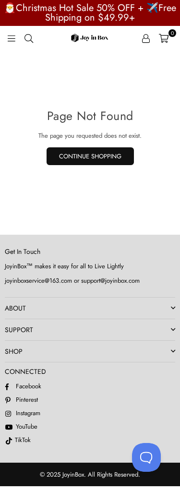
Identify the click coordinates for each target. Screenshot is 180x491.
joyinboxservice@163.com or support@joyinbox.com (72, 280)
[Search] (28, 38)
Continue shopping (90, 156)
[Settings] (146, 38)
